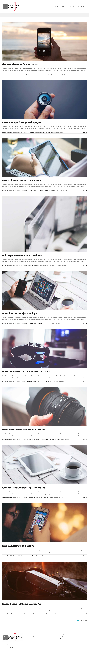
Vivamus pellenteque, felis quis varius (20, 64)
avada (41, 74)
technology (54, 74)
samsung (49, 555)
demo (47, 74)
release (43, 132)
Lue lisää (85, 74)
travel (55, 190)
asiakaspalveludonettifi (7, 74)
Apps (30, 74)
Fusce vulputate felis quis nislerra (18, 546)
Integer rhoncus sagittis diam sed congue (21, 604)
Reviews (33, 265)
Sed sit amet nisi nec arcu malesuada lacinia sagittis (26, 371)
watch (51, 132)
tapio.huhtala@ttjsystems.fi (37, 647)
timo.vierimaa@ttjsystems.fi (66, 639)
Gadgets (27, 132)
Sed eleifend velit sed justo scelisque (19, 313)
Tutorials (34, 132)
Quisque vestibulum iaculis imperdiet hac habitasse (26, 488)
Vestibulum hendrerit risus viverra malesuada (23, 429)
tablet (47, 190)
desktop (46, 265)
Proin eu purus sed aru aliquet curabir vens (22, 255)
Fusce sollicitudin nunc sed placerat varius (22, 180)
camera (44, 74)
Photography (34, 74)
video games (50, 381)
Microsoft (32, 323)
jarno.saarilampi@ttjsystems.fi (9, 647)
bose (42, 497)
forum (50, 74)
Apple (27, 74)
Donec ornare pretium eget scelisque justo (22, 122)
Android (27, 190)
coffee (43, 323)
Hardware (28, 381)
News (31, 132)
